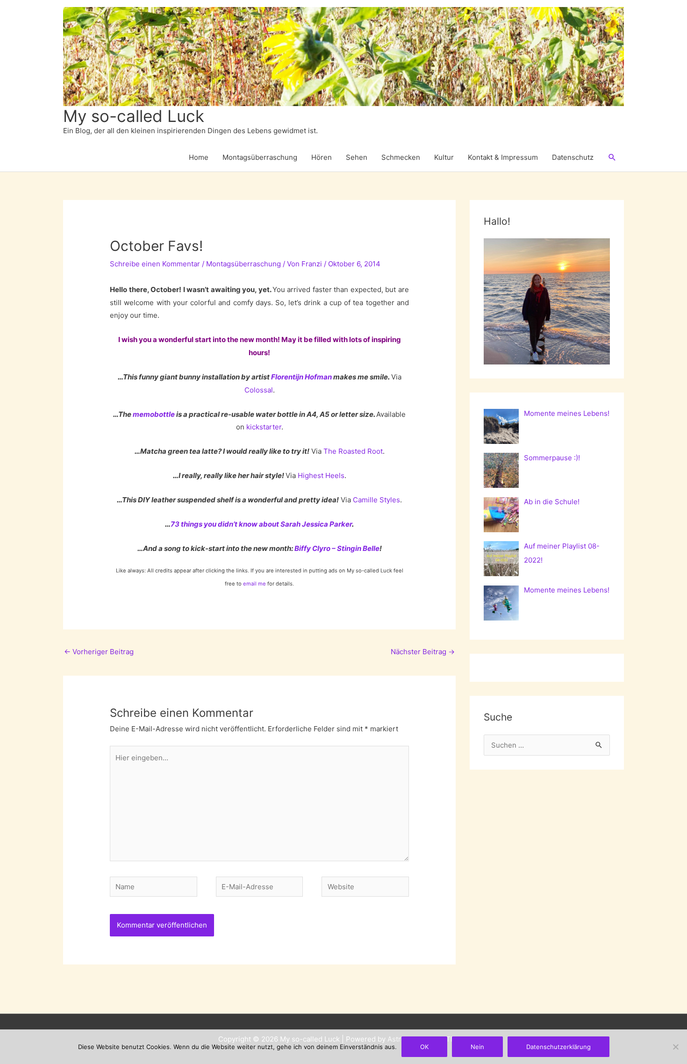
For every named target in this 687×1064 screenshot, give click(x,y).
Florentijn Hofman (301, 376)
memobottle (154, 414)
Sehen (356, 157)
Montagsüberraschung (259, 157)
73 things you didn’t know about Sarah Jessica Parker (261, 524)
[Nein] (675, 1046)
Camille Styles (376, 499)
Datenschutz (573, 157)
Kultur (444, 157)
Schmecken (400, 157)
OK (424, 1046)
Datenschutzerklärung (558, 1046)
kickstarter (263, 426)
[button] (612, 157)
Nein (477, 1046)
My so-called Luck (133, 116)
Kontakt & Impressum (503, 157)
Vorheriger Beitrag (99, 651)
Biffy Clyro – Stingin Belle (336, 548)
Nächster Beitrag (423, 651)
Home (198, 157)
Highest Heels (321, 475)
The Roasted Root (353, 451)
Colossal (258, 390)
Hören (321, 157)
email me (254, 583)
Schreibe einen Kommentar (155, 263)
